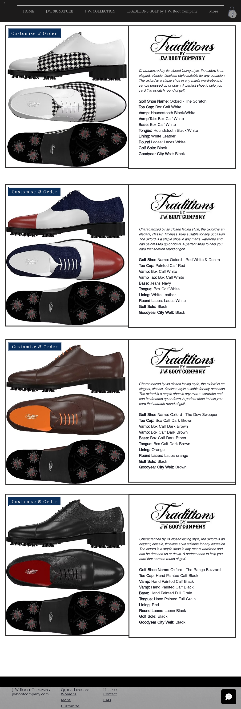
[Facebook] (233, 14)
